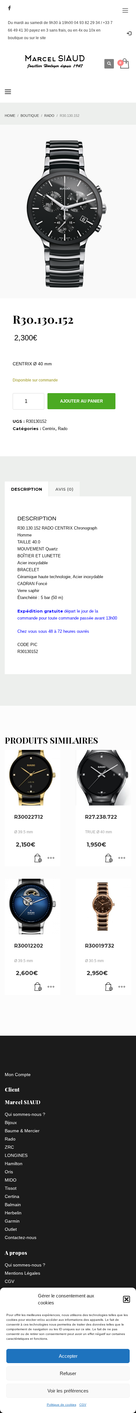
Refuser (68, 1373)
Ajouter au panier (81, 401)
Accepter (68, 1356)
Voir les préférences (68, 1390)
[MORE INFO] (51, 858)
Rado (62, 428)
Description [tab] (26, 489)
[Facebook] (9, 8)
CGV (82, 1404)
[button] (126, 1299)
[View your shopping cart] (124, 64)
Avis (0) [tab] (64, 489)
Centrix (48, 428)
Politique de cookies (61, 1404)
